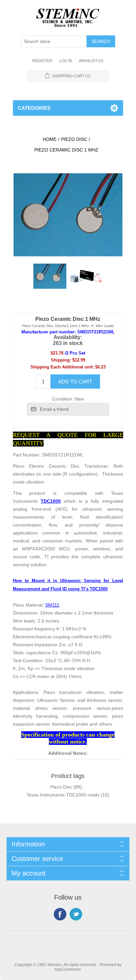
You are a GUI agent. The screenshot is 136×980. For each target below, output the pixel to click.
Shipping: (61, 360)
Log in (65, 61)
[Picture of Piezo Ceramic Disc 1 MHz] (49, 276)
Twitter (76, 914)
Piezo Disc (61, 786)
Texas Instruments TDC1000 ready (62, 794)
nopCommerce (67, 969)
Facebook (60, 914)
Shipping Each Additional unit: (62, 366)
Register (42, 61)
